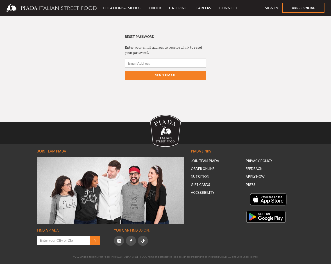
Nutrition (200, 176)
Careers (203, 8)
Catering (178, 8)
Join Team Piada (51, 150)
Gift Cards (200, 185)
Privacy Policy (259, 161)
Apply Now (255, 176)
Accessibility (202, 192)
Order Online (303, 7)
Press (250, 185)
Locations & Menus (122, 8)
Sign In (271, 8)
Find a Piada (48, 230)
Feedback (254, 169)
